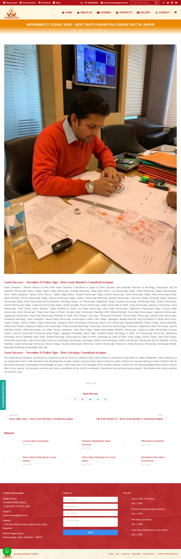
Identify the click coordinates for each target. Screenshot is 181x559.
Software (35, 554)
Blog (94, 383)
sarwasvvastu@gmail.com (116, 3)
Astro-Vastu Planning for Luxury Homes (39, 459)
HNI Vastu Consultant (152, 441)
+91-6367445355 (91, 3)
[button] (7, 551)
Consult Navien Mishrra (3, 395)
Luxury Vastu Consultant (36, 441)
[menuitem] (10, 2)
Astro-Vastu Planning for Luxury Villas (99, 459)
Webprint (27, 554)
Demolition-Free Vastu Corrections (153, 459)
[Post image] (12, 445)
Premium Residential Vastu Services (96, 443)
